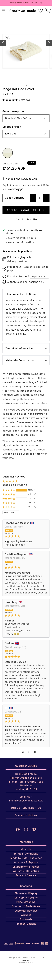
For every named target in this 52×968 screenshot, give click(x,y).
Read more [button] (11, 698)
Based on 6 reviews (14, 484)
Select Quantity (14, 198)
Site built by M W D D (26, 963)
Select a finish (11, 127)
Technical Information (19, 348)
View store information (20, 242)
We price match (39, 276)
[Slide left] (3, 43)
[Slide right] (49, 43)
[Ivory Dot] (7, 153)
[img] (26, 536)
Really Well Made (28, 958)
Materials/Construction (20, 360)
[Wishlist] (40, 10)
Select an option (13, 111)
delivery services (17, 261)
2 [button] (23, 751)
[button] (3, 10)
